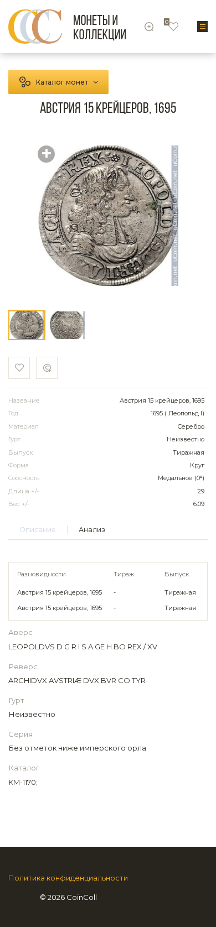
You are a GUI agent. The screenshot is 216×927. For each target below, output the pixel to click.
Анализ (92, 529)
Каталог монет (62, 82)
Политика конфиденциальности (68, 878)
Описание (37, 529)
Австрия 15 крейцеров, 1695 (59, 592)
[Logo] (67, 26)
